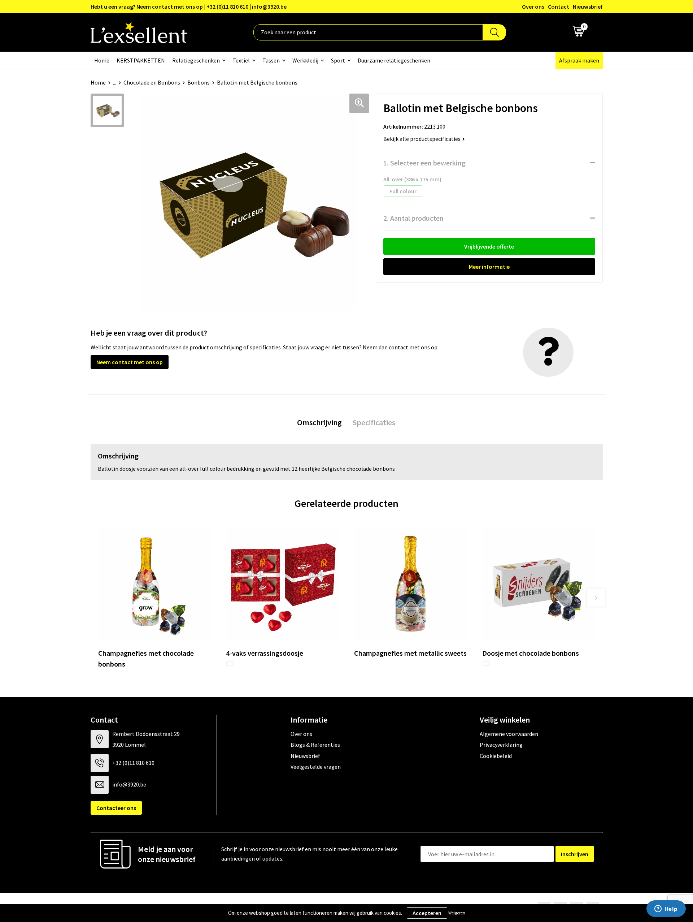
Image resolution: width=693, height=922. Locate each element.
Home (101, 60)
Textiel (241, 60)
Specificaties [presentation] (374, 422)
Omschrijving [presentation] (319, 422)
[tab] (319, 422)
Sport (338, 60)
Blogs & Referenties (315, 744)
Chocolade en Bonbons (151, 82)
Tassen (271, 60)
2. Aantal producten (413, 218)
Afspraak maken (579, 60)
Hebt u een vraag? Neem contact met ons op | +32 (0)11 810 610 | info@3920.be (189, 6)
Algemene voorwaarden (509, 733)
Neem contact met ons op (129, 362)
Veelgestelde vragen (316, 766)
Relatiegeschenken (196, 60)
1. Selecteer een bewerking (424, 162)
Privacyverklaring (501, 744)
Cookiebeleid (496, 755)
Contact (558, 6)
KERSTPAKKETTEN (141, 60)
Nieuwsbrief (588, 6)
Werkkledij (305, 60)
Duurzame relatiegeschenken (394, 60)
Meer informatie (489, 266)
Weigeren (456, 912)
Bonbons (198, 82)
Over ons (533, 6)
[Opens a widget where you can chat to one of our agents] (666, 909)
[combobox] (368, 32)
